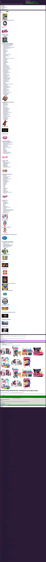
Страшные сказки (5, 458)
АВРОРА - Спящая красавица (7, 141)
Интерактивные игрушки (5, 552)
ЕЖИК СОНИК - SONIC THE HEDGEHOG (7, 556)
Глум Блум (4, 57)
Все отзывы (2, 341)
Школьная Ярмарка (6, 93)
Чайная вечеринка (5, 118)
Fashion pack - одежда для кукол (7, 192)
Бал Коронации (5, 105)
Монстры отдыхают (6, 66)
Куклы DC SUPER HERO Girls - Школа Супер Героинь (9, 544)
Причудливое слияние (6, 78)
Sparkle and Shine (5, 180)
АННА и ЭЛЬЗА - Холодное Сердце (8, 142)
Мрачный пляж (5, 70)
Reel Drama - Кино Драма (6, 48)
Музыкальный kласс (6, 71)
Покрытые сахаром (6, 113)
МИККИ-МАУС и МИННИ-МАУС (7, 245)
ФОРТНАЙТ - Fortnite (5, 560)
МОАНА (4, 494)
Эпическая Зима (5, 119)
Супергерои (5, 88)
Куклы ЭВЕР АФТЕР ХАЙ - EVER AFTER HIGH (8, 466)
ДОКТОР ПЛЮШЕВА (6, 548)
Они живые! (4, 73)
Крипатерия (5, 64)
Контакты (3, 7)
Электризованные (5, 94)
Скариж (4, 82)
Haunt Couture (5, 419)
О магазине (3, 6)
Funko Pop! (3, 554)
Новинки (3, 409)
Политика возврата (4, 9)
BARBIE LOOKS (5, 165)
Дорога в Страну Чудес (6, 108)
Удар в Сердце (5, 117)
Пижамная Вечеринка (6, 181)
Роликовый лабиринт (6, 80)
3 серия (4, 521)
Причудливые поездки (6, 79)
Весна (4, 471)
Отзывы (3, 8)
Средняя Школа (5, 517)
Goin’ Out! (4, 208)
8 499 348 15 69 (28, 0)
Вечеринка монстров (6, 426)
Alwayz (4, 204)
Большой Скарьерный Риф (7, 54)
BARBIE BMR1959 (5, 166)
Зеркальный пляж (5, 475)
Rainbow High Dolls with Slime (7, 514)
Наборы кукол (5, 51)
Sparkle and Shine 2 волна (6, 176)
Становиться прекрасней (6, 116)
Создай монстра (5, 84)
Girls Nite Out (5, 537)
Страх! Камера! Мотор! (6, 86)
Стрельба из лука (5, 482)
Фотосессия (4, 91)
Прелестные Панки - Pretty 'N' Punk (8, 210)
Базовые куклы (5, 468)
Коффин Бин (5, 433)
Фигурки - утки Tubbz (5, 557)
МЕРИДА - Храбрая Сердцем (7, 147)
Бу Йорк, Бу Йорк (5, 55)
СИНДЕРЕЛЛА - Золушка (6, 498)
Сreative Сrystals (5, 177)
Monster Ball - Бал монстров (7, 45)
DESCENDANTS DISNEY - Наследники (8, 242)
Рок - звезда (5, 182)
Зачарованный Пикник (6, 109)
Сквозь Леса (5, 115)
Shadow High (5, 179)
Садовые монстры (5, 81)
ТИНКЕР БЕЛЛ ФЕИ (6, 153)
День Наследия (5, 106)
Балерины (4, 53)
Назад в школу (5, 478)
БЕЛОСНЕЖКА (5, 491)
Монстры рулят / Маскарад (7, 68)
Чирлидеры (4, 184)
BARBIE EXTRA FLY (5, 163)
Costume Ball (5, 524)
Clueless (4, 530)
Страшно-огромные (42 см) (7, 87)
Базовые (4, 49)
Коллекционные (5, 188)
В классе (4, 56)
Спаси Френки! (5, 85)
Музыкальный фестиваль (6, 72)
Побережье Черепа (6, 76)
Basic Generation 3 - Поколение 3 (7, 44)
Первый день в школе (6, 74)
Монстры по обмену (6, 67)
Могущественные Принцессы (7, 112)
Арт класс (4, 52)
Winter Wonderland (5, 178)
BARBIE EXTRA (5, 164)
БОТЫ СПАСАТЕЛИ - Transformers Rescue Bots (8, 558)
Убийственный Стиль (6, 89)
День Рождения (5, 107)
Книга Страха (5, 60)
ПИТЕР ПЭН (5, 149)
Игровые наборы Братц (6, 540)
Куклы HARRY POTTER (5, 485)
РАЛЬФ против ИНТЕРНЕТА (7, 246)
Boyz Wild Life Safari (6, 203)
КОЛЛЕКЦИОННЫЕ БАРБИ (7, 162)
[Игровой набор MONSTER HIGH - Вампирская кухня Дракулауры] (5, 356)
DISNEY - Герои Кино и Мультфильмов (7, 545)
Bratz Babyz (4, 211)
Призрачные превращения (7, 77)
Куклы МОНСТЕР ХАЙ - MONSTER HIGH (7, 413)
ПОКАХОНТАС (5, 150)
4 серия (4, 185)
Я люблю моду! (5, 465)
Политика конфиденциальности (4, 399)
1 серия (4, 187)
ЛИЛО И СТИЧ (5, 146)
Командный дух (5, 61)
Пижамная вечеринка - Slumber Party (8, 209)
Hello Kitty (4, 533)
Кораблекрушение (5, 62)
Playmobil (3, 553)
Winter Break (5, 183)
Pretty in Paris (5, 510)
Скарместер (5, 83)
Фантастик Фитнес (5, 90)
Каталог (1, 406)
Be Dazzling (4, 175)
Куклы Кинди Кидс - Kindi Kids (6, 543)
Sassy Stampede (5, 201)
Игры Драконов (5, 110)
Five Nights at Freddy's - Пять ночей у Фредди (8, 555)
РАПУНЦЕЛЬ (5, 151)
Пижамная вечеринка (6, 75)
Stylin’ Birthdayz (5, 202)
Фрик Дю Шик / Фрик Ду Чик (7, 92)
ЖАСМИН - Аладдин (6, 145)
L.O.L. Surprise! (5, 36)
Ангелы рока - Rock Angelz (6, 207)
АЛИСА (4, 243)
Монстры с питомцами (6, 69)
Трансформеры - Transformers (6, 559)
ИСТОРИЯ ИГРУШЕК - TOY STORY (8, 244)
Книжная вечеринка (6, 111)
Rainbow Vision (5, 190)
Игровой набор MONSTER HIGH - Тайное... (7, 397)
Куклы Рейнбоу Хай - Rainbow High (6, 508)
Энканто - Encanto (5, 551)
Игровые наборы (5, 50)
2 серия (4, 186)
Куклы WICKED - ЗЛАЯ (5, 486)
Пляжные (4, 189)
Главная (3, 5)
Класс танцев (5, 59)
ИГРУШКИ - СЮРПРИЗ (5, 410)
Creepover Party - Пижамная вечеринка (8, 47)
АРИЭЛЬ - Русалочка (6, 143)
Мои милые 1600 (5, 65)
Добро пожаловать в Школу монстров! (8, 58)
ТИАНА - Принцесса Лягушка (7, 152)
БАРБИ (4, 161)
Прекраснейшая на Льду (6, 114)
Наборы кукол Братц (6, 212)
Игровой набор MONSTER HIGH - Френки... (39, 397)
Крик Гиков (4, 63)
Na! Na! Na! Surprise (6, 35)
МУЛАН (4, 148)
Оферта (1, 400)
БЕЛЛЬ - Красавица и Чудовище (7, 144)
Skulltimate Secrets (5, 46)
